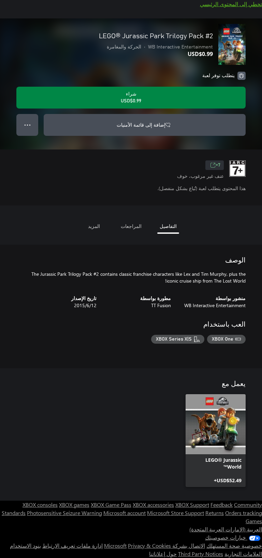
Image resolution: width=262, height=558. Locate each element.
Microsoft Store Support (175, 512)
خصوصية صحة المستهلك (234, 545)
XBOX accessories (153, 504)
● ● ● (27, 125)
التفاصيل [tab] (168, 226)
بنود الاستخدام (25, 545)
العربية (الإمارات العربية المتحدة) (225, 529)
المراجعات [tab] (131, 226)
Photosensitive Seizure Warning (64, 512)
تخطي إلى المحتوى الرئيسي (231, 4)
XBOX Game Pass (111, 504)
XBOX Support (192, 504)
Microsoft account (124, 512)
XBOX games (74, 504)
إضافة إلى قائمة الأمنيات (141, 124)
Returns (214, 512)
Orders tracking (243, 512)
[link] (216, 440)
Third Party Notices (200, 553)
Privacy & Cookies (149, 545)
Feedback (221, 504)
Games (254, 521)
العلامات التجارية (243, 553)
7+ (218, 165)
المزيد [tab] (94, 226)
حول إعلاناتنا (163, 553)
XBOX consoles (40, 504)
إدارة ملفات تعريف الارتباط (72, 545)
